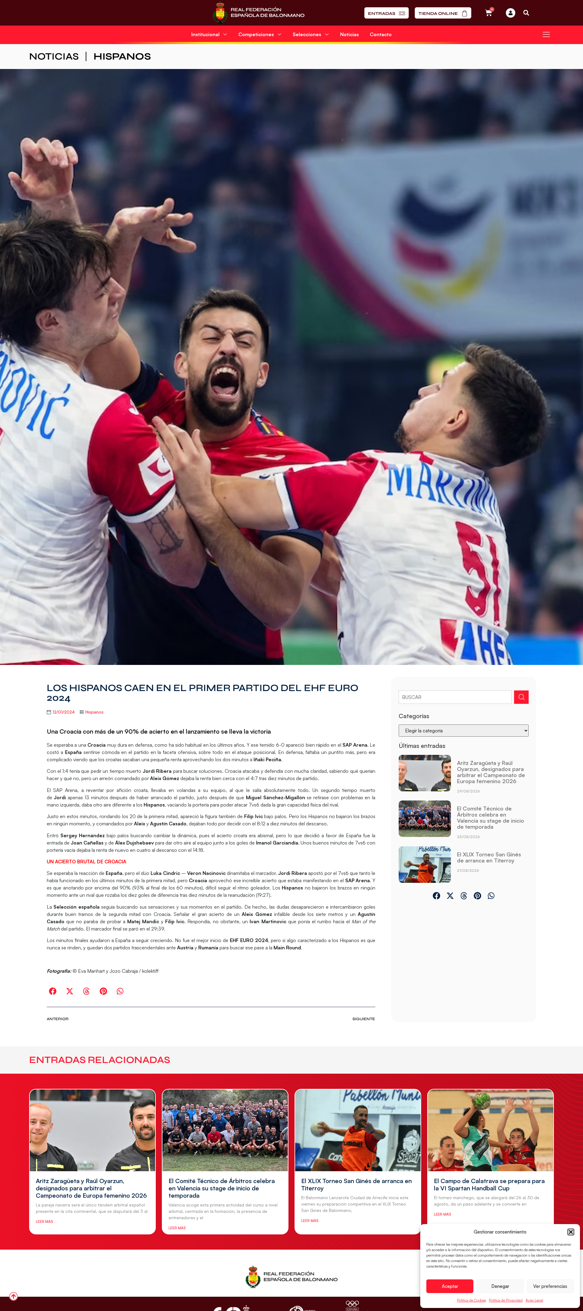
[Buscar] (521, 697)
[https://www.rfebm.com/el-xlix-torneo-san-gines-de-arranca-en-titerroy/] (425, 864)
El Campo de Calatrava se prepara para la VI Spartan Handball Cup (489, 1184)
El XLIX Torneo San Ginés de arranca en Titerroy (489, 857)
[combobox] (455, 697)
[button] (571, 1232)
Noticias (349, 34)
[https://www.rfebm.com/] (258, 13)
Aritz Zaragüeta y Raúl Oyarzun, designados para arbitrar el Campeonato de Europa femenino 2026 (491, 771)
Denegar (500, 1286)
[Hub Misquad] (510, 13)
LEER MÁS (44, 1221)
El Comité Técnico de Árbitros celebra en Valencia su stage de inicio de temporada (490, 817)
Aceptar (450, 1286)
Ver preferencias (550, 1286)
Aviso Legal (534, 1300)
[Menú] (546, 34)
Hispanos (122, 56)
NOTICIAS (54, 56)
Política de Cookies (471, 1300)
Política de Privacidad (506, 1300)
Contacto (381, 34)
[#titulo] (13, 1296)
